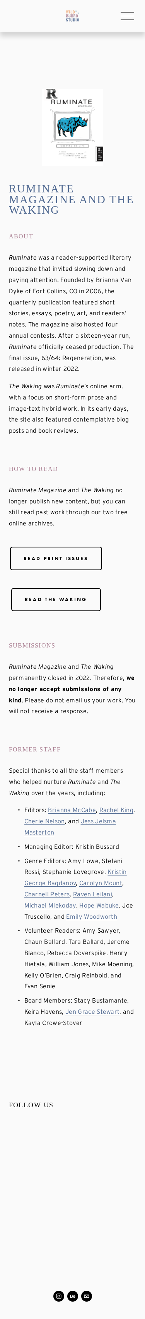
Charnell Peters (47, 894)
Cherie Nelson (44, 821)
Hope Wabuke (99, 905)
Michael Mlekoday (50, 905)
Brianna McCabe (72, 809)
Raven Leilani (92, 894)
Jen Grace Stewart (92, 1011)
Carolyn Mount (100, 882)
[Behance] (72, 1296)
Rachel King (116, 809)
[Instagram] (58, 1296)
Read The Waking (56, 599)
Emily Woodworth (91, 916)
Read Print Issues (56, 558)
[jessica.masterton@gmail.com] (86, 1296)
